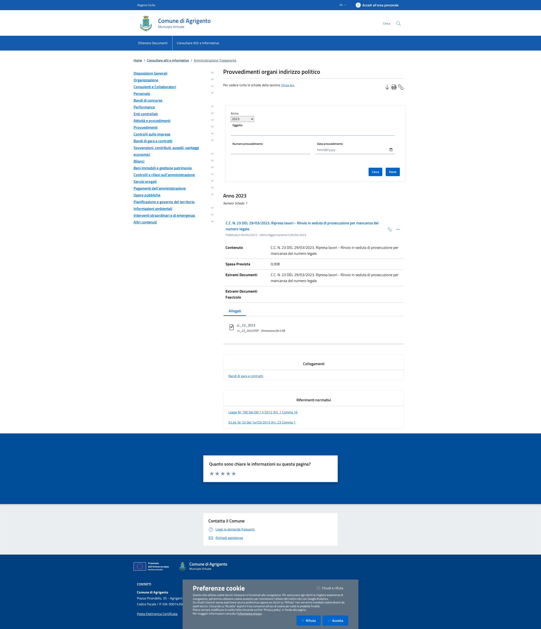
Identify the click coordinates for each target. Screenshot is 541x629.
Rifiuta (313, 620)
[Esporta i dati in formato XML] (394, 86)
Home (138, 60)
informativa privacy (250, 613)
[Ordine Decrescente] (387, 86)
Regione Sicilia (146, 5)
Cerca (375, 172)
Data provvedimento (330, 143)
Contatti (144, 584)
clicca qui (287, 85)
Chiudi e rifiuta (335, 588)
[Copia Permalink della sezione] (400, 86)
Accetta (340, 620)
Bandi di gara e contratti (245, 375)
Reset (392, 172)
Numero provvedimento (247, 143)
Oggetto (237, 125)
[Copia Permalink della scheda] (388, 229)
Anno (234, 113)
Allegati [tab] (235, 311)
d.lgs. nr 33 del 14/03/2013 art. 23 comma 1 (261, 422)
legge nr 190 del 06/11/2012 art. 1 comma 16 (263, 412)
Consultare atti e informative (168, 60)
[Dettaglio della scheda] (396, 229)
